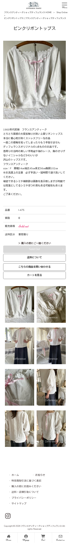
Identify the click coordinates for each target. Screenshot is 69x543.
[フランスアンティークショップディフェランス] (33, 5)
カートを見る (34, 275)
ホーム (15, 475)
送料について (34, 257)
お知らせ (40, 475)
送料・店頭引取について (25, 492)
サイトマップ (19, 503)
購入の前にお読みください (26, 486)
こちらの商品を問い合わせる (34, 267)
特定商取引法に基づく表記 (26, 480)
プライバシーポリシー (24, 498)
